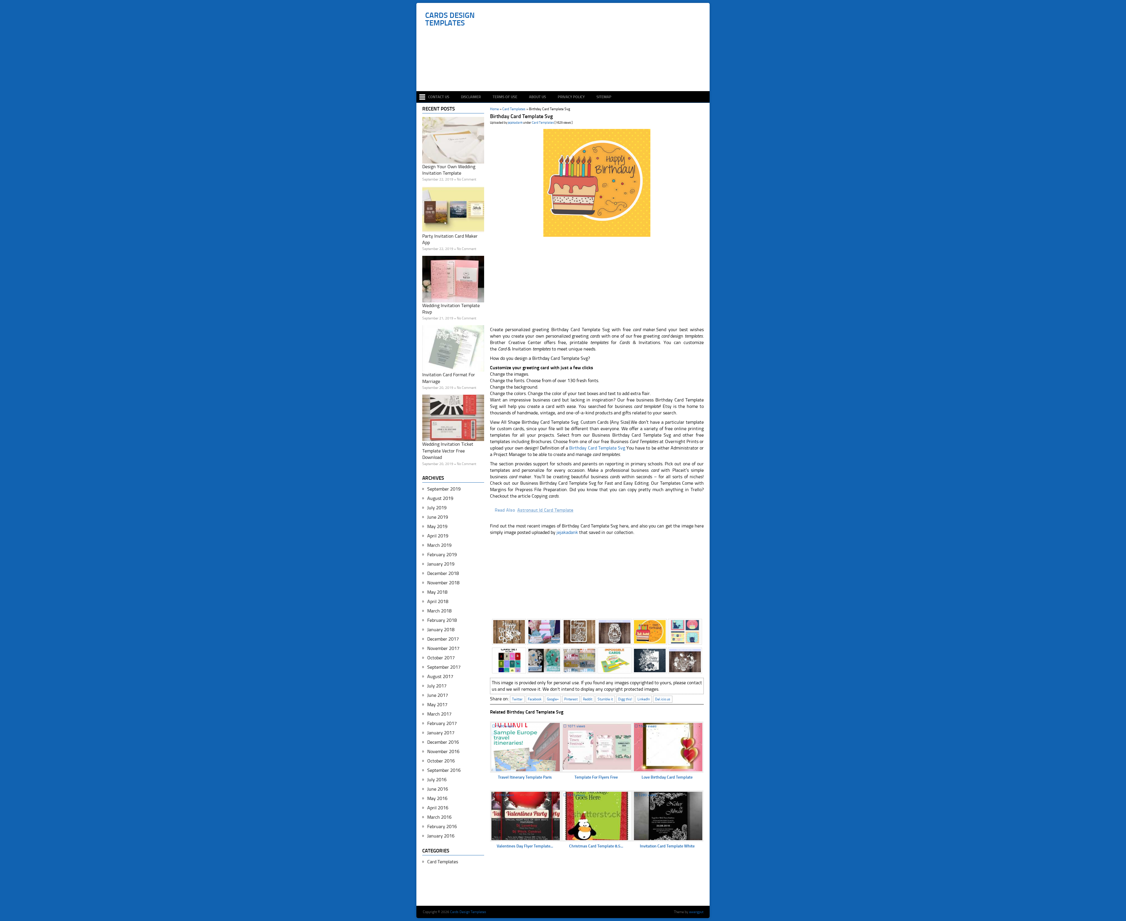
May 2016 (437, 798)
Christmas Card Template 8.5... (596, 846)
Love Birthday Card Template (667, 777)
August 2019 (440, 498)
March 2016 (439, 817)
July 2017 (437, 686)
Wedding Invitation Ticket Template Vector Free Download (447, 450)
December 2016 (443, 742)
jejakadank (515, 123)
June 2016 (437, 789)
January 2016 (441, 836)
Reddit (587, 699)
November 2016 (443, 751)
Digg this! (625, 699)
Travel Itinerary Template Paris (525, 777)
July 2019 (437, 507)
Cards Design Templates (450, 19)
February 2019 (442, 554)
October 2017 (441, 657)
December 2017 (443, 639)
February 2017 (442, 723)
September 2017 (444, 667)
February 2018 (442, 620)
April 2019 (437, 536)
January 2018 (441, 629)
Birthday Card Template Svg (597, 448)
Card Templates (543, 123)
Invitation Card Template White (667, 846)
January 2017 (441, 733)
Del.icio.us (662, 699)
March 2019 (439, 545)
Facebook (535, 699)
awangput (696, 912)
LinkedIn (643, 699)
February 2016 (442, 826)
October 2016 (441, 761)
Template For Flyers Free (596, 777)
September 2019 (444, 489)
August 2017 (440, 676)
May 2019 (437, 526)
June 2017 (437, 695)
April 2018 (437, 601)
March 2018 (439, 611)
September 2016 (444, 770)
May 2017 (437, 704)
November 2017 (443, 648)
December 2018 (443, 573)
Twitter (517, 699)
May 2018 (437, 592)
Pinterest (571, 699)
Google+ (553, 699)
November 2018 (443, 582)
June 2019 (437, 517)
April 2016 (437, 808)
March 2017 (439, 714)
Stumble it (605, 699)
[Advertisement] (566, 74)
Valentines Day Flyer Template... (525, 846)
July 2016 (437, 779)
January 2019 (441, 564)
